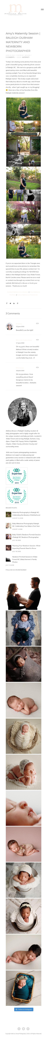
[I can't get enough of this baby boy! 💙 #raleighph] (23, 880)
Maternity (25, 57)
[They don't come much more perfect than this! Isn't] (23, 772)
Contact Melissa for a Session (17, 292)
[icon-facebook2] (19, 1028)
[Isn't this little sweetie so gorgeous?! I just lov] (23, 736)
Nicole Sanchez (24, 340)
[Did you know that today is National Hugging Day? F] (23, 916)
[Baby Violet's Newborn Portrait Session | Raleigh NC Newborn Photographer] (8, 536)
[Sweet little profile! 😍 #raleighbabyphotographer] (23, 808)
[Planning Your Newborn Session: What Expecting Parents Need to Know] (8, 547)
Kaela (19, 324)
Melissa (20, 368)
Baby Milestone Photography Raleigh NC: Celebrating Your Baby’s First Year (26, 525)
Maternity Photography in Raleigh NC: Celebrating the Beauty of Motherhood (26, 513)
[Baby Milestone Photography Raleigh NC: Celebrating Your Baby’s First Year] (8, 525)
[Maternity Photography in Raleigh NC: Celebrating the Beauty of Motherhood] (8, 514)
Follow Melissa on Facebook (27, 295)
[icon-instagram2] (24, 1028)
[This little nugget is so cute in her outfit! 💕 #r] (23, 844)
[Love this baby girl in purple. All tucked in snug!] (23, 664)
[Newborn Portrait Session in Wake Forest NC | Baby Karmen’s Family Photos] (8, 559)
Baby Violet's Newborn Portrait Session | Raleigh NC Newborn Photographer (26, 536)
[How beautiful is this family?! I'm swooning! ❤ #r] (23, 592)
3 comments (10, 57)
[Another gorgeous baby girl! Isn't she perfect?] (23, 700)
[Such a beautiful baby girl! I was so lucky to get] (23, 988)
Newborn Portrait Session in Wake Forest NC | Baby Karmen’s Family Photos (24, 559)
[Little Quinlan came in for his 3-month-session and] (23, 628)
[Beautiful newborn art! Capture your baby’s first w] (23, 952)
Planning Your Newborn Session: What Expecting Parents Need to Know (26, 547)
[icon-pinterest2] (28, 1028)
